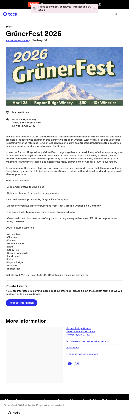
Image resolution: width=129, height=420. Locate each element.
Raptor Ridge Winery (18, 40)
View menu (72, 347)
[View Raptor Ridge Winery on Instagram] (76, 363)
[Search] (116, 14)
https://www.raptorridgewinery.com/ (87, 341)
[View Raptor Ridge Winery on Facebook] (69, 363)
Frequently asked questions (82, 353)
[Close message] (94, 8)
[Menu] (124, 14)
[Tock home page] (10, 14)
